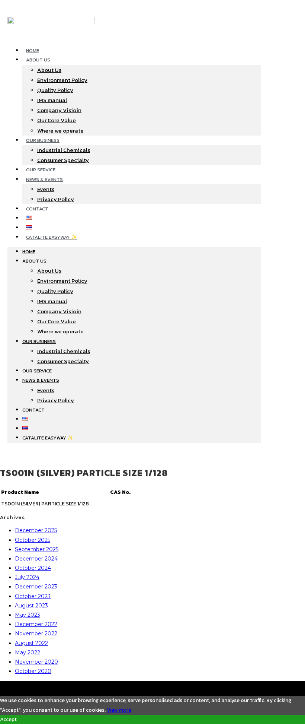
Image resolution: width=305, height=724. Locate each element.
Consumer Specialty (63, 160)
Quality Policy (55, 90)
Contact (37, 208)
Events (45, 189)
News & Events (44, 179)
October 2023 (33, 596)
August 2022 (31, 643)
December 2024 (36, 558)
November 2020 (36, 661)
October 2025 (32, 540)
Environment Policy (62, 80)
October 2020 (33, 671)
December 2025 (36, 530)
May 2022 (27, 652)
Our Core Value (56, 120)
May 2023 (27, 615)
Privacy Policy (55, 199)
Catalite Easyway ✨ (51, 237)
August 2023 (31, 605)
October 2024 (33, 568)
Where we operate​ (60, 130)
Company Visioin (59, 110)
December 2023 (36, 586)
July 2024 (27, 577)
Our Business (43, 140)
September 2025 (36, 549)
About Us (38, 59)
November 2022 (36, 633)
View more (119, 710)
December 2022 (36, 624)
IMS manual (52, 100)
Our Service (40, 169)
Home (32, 50)
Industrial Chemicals (63, 150)
